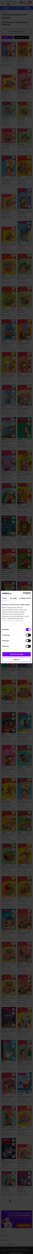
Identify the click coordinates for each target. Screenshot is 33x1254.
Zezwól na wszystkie (16, 654)
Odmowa (16, 659)
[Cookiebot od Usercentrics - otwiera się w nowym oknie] (23, 593)
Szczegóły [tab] (13, 598)
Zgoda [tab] (5, 598)
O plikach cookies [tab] (25, 598)
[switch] (28, 635)
